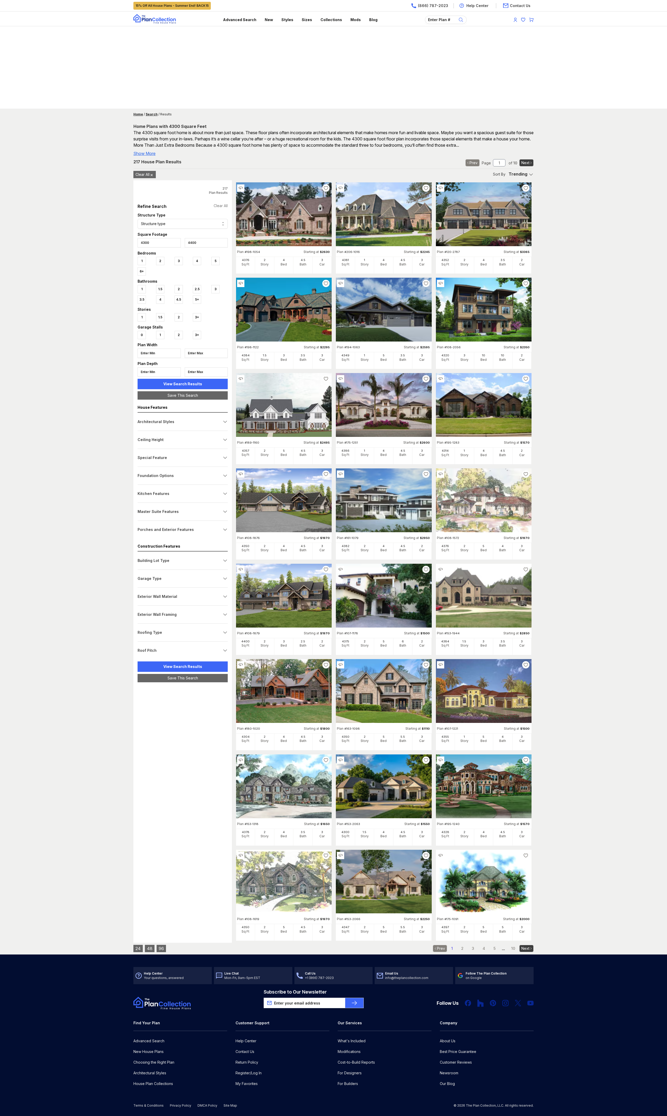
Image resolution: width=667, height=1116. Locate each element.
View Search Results (182, 384)
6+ (142, 271)
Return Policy (247, 1062)
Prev (474, 162)
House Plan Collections (153, 1083)
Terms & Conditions (148, 1105)
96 (161, 948)
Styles (287, 19)
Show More (144, 153)
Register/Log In (249, 1073)
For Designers (350, 1073)
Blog (373, 19)
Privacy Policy (180, 1105)
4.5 (178, 299)
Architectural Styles (149, 1073)
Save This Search (183, 395)
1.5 (160, 289)
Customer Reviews (456, 1062)
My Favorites (247, 1083)
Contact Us (245, 1051)
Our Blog (447, 1083)
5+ (197, 299)
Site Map (230, 1105)
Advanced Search (239, 19)
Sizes (307, 19)
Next (525, 162)
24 (138, 948)
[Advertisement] (333, 68)
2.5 (197, 289)
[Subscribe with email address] (354, 1003)
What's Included (352, 1041)
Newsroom (449, 1073)
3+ (197, 317)
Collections (331, 19)
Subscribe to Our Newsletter (295, 992)
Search (152, 114)
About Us (447, 1041)
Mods (355, 19)
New (269, 19)
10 (513, 948)
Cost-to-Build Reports (356, 1062)
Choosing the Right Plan (153, 1062)
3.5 (141, 299)
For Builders (348, 1083)
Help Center (246, 1041)
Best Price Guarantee (458, 1051)
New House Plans (148, 1051)
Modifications (349, 1051)
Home (138, 114)
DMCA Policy (207, 1105)
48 (149, 948)
